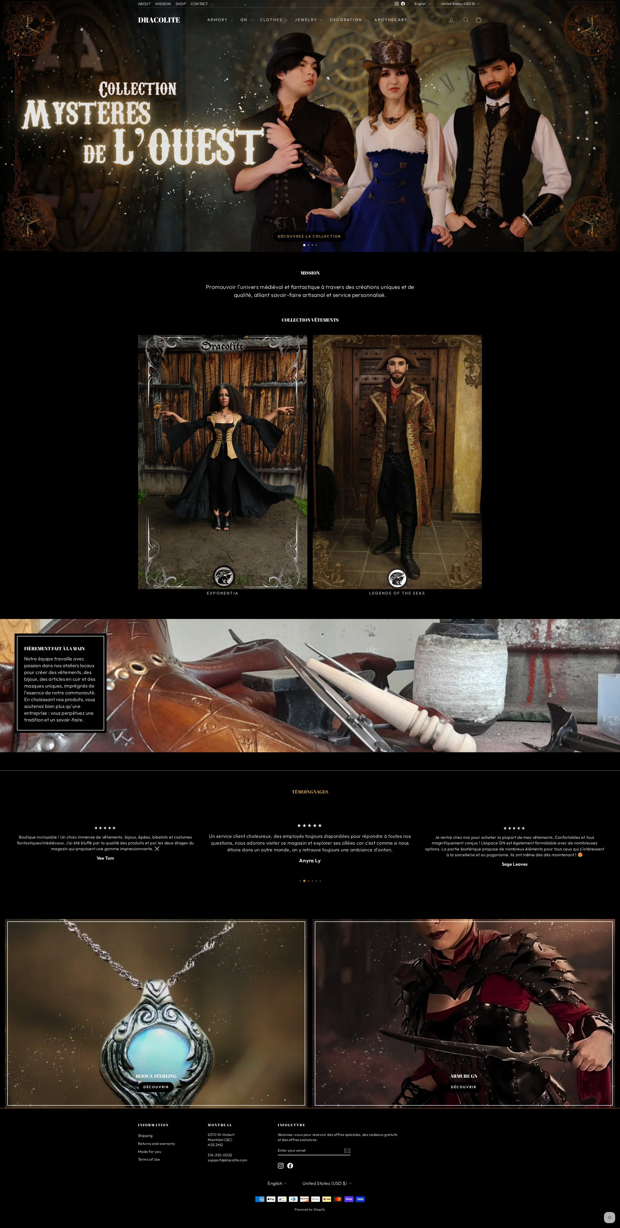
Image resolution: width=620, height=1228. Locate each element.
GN (244, 19)
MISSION (163, 3)
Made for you (149, 1151)
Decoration (347, 19)
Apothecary (391, 19)
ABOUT (144, 3)
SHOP (181, 3)
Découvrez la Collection (309, 236)
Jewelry (307, 19)
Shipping (145, 1135)
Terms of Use (149, 1159)
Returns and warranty (156, 1143)
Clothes (272, 19)
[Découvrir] (156, 1013)
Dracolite (159, 20)
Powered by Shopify (310, 1209)
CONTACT (199, 3)
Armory (218, 19)
